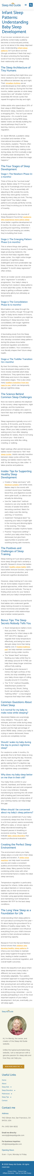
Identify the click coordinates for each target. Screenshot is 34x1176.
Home (4, 1080)
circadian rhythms (13, 83)
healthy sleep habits (17, 567)
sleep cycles (6, 454)
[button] (25, 4)
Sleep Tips (5, 1097)
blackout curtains (12, 485)
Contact (4, 1100)
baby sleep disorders (16, 836)
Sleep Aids (5, 1087)
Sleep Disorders (7, 1090)
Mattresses (6, 1093)
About (4, 1083)
